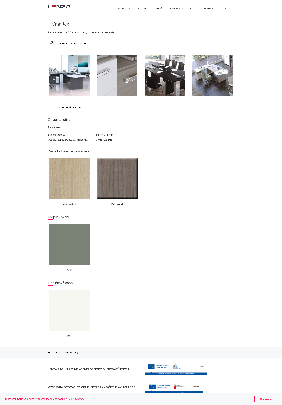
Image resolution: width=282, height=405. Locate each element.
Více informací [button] (77, 399)
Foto (193, 8)
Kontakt (209, 8)
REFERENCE (176, 8)
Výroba (142, 8)
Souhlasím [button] (266, 399)
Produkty (124, 8)
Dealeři (158, 8)
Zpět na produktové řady (66, 352)
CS (226, 8)
